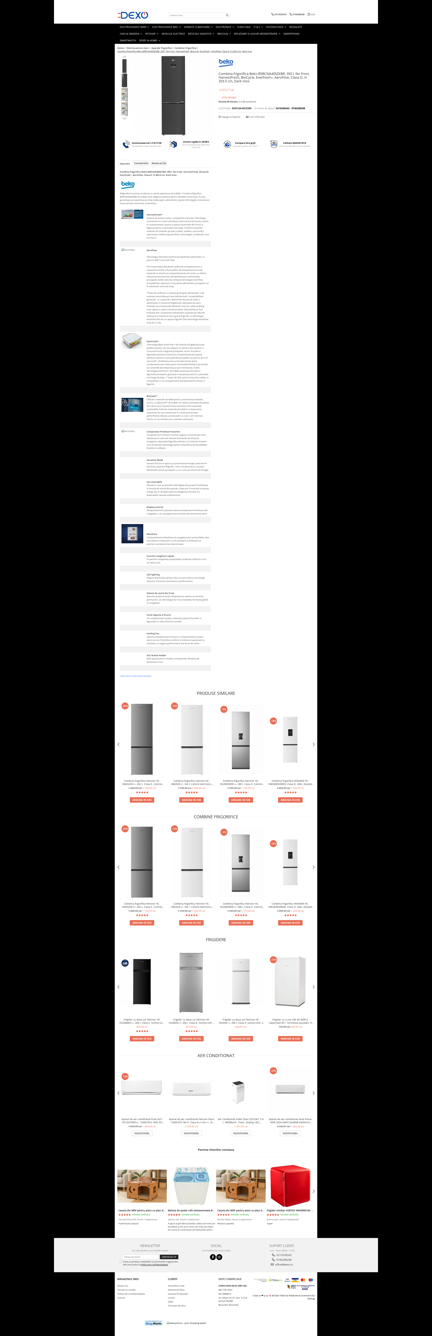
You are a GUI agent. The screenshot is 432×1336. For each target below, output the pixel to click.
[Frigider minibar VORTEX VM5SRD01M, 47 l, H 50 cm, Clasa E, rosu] (290, 1186)
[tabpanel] (173, 96)
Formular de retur (177, 1305)
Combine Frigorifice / (186, 48)
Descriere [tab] (125, 163)
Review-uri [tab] (159, 163)
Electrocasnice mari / (139, 48)
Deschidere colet (176, 1285)
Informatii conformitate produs (135, 675)
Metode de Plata (176, 1289)
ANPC (171, 1301)
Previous (124, 57)
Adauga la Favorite (230, 116)
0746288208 (284, 1259)
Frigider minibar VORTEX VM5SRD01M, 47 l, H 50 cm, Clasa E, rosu (304, 1210)
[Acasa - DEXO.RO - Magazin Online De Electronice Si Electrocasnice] (134, 15)
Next (124, 118)
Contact (121, 1297)
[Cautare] (227, 15)
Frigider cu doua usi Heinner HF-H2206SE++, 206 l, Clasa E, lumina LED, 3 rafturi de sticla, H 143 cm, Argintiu (191, 1021)
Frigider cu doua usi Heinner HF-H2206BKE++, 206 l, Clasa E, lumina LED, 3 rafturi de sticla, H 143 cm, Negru (142, 1021)
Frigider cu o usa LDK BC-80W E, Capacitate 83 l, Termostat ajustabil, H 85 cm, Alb (290, 1021)
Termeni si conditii (126, 1289)
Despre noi (122, 1285)
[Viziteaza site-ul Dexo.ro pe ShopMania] (153, 1323)
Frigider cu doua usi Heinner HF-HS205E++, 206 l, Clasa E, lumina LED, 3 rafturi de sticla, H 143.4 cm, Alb (241, 1021)
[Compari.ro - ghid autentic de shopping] (129, 1323)
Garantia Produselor (178, 1293)
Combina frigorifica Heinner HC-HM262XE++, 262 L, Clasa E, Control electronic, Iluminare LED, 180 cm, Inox (142, 782)
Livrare (171, 1297)
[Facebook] (213, 1257)
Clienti (172, 1279)
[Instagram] (219, 1257)
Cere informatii (256, 116)
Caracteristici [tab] (141, 163)
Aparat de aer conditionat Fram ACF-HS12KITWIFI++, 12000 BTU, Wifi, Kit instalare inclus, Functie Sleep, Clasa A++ (142, 1120)
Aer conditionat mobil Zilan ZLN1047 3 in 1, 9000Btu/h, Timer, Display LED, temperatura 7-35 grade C (241, 1120)
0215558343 (284, 1255)
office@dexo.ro (284, 1264)
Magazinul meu (128, 1279)
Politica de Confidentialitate (154, 1264)
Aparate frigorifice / (162, 48)
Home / (121, 48)
